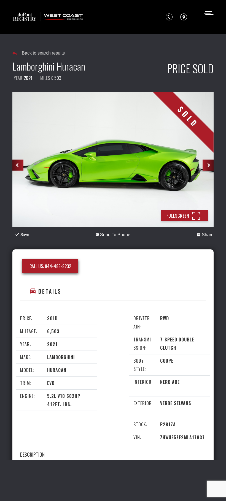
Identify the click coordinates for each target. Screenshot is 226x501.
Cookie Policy (27, 489)
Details (49, 291)
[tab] (113, 291)
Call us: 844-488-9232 (50, 266)
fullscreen (177, 215)
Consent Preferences (104, 489)
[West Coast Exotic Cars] (48, 17)
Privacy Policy (129, 479)
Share (208, 234)
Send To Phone (115, 234)
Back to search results (43, 53)
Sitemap (138, 489)
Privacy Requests (62, 489)
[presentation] (17, 165)
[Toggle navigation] (207, 12)
